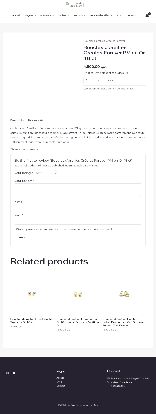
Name (19, 201)
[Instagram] (7, 372)
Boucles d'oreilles (94, 40)
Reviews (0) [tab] (35, 120)
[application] (34, 15)
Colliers (62, 15)
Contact (131, 15)
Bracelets (45, 15)
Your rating (24, 173)
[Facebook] (13, 372)
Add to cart (106, 80)
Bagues (29, 15)
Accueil (16, 15)
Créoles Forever (115, 40)
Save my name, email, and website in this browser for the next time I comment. (65, 229)
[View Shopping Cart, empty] (147, 15)
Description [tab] (17, 120)
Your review (24, 181)
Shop (119, 15)
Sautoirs (78, 15)
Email (19, 215)
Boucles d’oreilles (100, 15)
